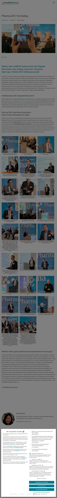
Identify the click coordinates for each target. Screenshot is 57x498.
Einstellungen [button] (17, 450)
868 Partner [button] (10, 446)
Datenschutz (22, 494)
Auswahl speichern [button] (42, 485)
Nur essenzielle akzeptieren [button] (41, 489)
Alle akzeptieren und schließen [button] (41, 482)
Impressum (29, 494)
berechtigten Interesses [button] (19, 447)
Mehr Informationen (13, 494)
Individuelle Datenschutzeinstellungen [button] (42, 492)
